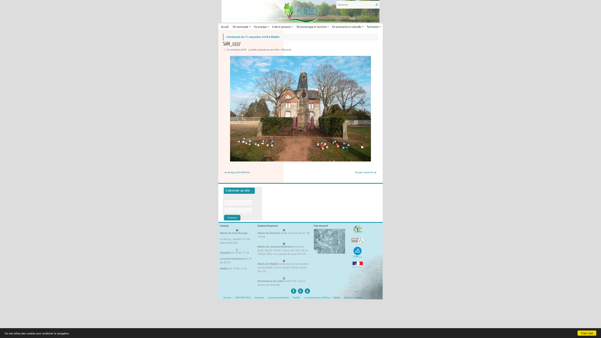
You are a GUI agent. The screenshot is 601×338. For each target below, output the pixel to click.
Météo (336, 297)
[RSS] (300, 291)
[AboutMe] (307, 291)
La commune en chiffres (316, 297)
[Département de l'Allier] (357, 240)
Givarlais (259, 297)
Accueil (227, 297)
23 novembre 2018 (236, 49)
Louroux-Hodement (278, 297)
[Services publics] (357, 265)
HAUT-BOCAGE (243, 297)
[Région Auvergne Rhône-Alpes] (357, 252)
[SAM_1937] (300, 108)
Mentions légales (353, 297)
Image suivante (364, 172)
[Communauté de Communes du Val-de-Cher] (357, 229)
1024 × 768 (279, 49)
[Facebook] (293, 291)
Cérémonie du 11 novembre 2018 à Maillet (252, 37)
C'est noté (587, 333)
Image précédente (238, 172)
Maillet (296, 297)
